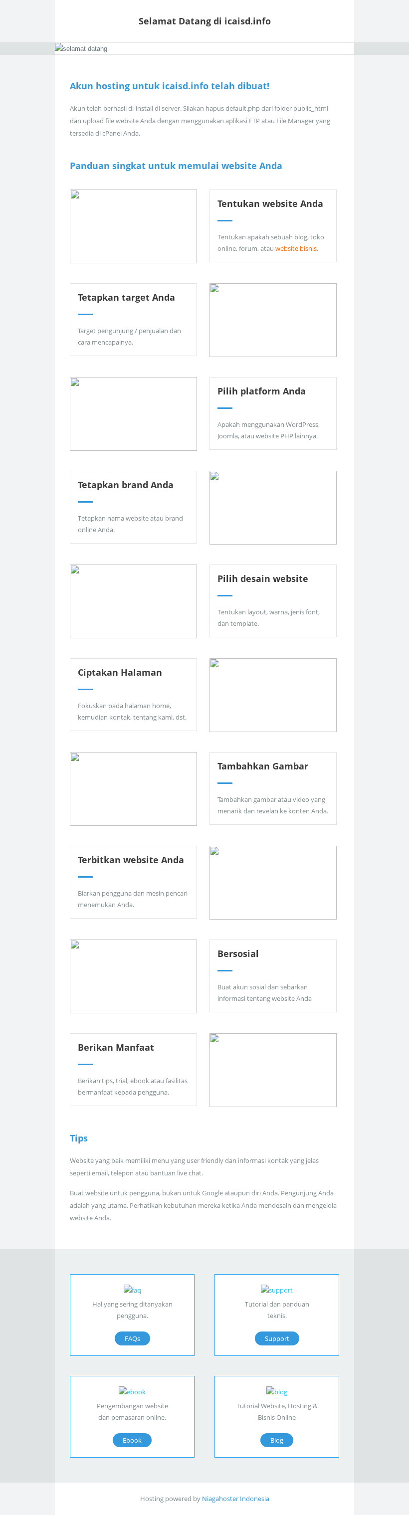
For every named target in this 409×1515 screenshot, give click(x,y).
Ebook (132, 1440)
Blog (276, 1440)
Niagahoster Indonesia (235, 1498)
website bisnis (296, 248)
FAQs (132, 1338)
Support (277, 1338)
